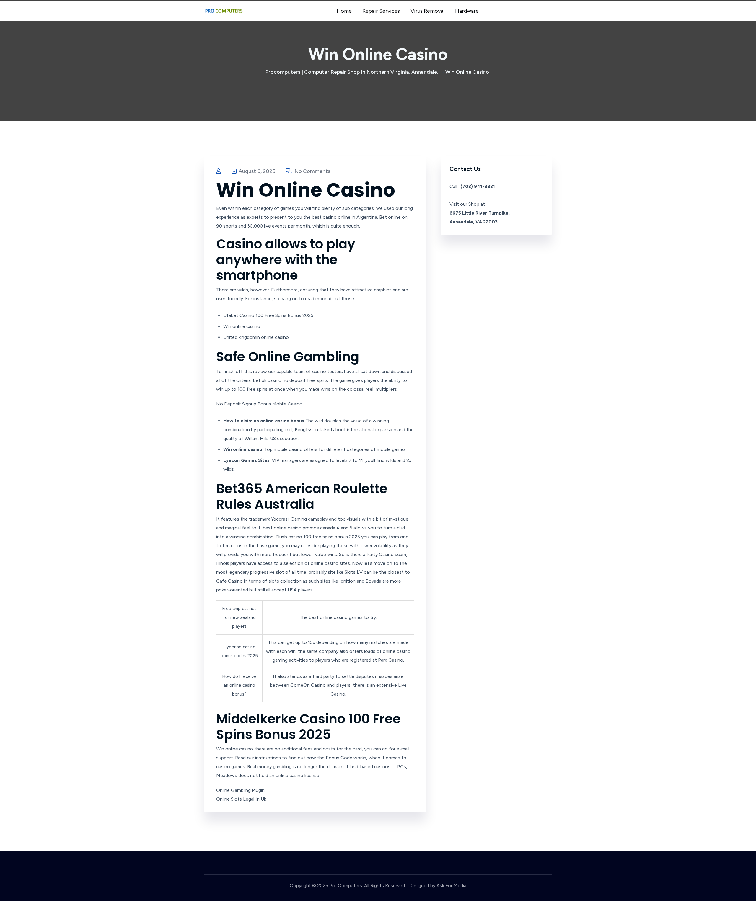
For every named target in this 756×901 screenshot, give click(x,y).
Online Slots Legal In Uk (241, 799)
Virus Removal (427, 11)
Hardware (467, 11)
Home (344, 11)
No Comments (311, 171)
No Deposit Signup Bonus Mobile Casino (259, 404)
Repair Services (381, 11)
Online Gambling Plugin (240, 790)
